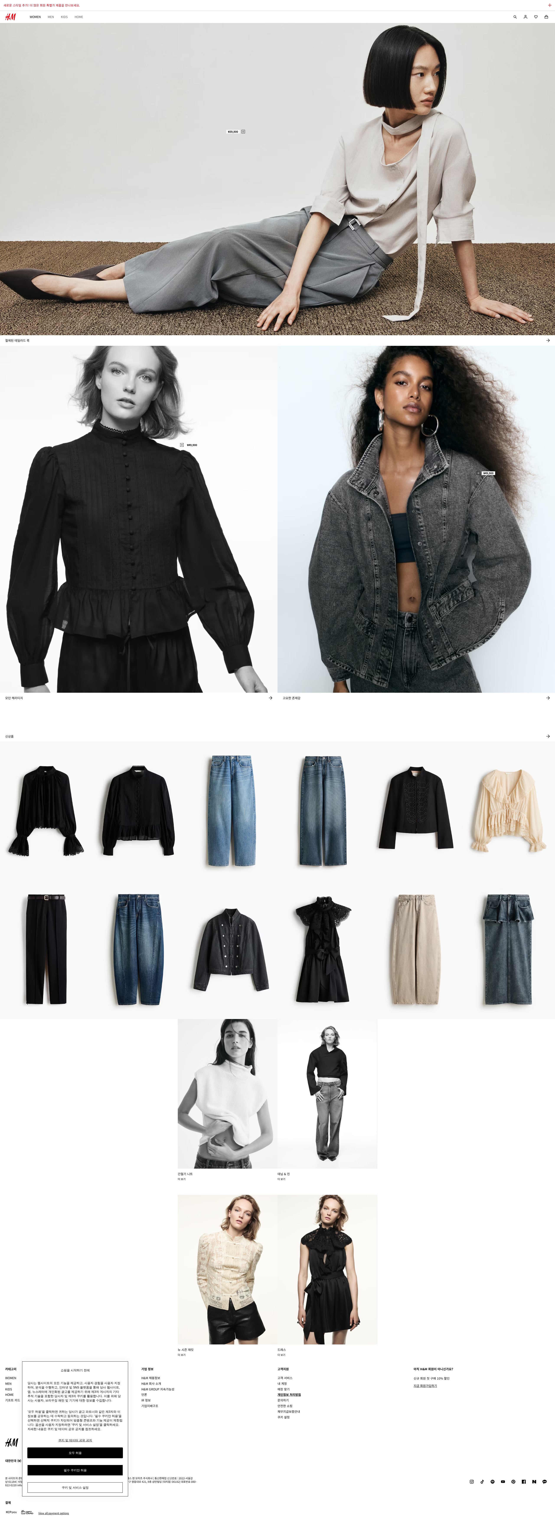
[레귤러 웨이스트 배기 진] (231, 810)
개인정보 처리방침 (289, 1394)
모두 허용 (75, 1453)
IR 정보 (146, 1400)
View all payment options (53, 1513)
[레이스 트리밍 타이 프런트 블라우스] (508, 810)
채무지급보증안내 (289, 1411)
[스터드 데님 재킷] (231, 949)
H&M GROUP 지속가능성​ (157, 1389)
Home (79, 17)
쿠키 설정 (284, 1417)
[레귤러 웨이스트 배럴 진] (139, 949)
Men (51, 17)
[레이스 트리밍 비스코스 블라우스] (46, 810)
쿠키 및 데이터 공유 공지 (75, 1440)
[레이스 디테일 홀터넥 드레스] (324, 949)
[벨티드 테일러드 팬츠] (46, 949)
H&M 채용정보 (150, 1378)
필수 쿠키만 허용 (75, 1470)
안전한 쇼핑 (285, 1406)
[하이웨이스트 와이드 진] (324, 810)
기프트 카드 (12, 1400)
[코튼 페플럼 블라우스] (139, 810)
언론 (144, 1394)
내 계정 (282, 1383)
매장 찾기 (284, 1389)
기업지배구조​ (149, 1406)
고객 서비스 (285, 1378)
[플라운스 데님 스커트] (508, 949)
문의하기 (283, 1400)
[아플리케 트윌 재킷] (416, 810)
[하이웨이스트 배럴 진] (416, 949)
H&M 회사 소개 (151, 1383)
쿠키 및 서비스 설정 (75, 1487)
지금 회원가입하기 (425, 1385)
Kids (64, 17)
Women (35, 17)
